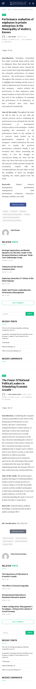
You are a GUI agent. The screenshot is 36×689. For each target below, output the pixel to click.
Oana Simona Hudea (14, 394)
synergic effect (7, 544)
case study (13, 211)
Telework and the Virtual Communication (12, 267)
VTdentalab (6, 342)
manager (27, 214)
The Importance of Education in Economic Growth (15, 575)
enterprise (23, 211)
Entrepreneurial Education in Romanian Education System (14, 596)
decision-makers (8, 538)
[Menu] (3, 3)
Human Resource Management (12, 214)
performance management (11, 217)
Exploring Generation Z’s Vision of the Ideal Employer (18, 279)
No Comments (27, 39)
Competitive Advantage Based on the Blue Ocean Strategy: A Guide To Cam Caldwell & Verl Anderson (17, 336)
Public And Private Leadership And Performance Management (16, 291)
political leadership (21, 541)
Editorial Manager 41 (8, 347)
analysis (5, 211)
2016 (4, 14)
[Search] (33, 3)
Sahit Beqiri (12, 37)
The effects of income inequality (15, 586)
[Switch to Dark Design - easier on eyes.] (29, 3)
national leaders (8, 541)
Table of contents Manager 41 (11, 351)
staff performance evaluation (12, 220)
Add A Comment (18, 303)
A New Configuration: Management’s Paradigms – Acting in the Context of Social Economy (17, 608)
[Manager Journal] (18, 3)
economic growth (21, 538)
